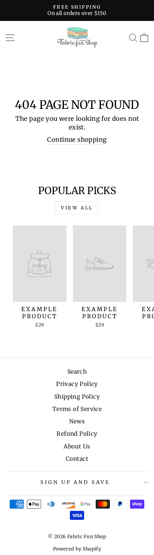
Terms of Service (77, 409)
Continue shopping (77, 140)
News (77, 421)
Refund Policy (76, 433)
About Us (77, 446)
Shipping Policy (77, 396)
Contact (77, 458)
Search (77, 371)
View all (77, 208)
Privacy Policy (77, 383)
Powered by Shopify (77, 549)
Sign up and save (75, 482)
